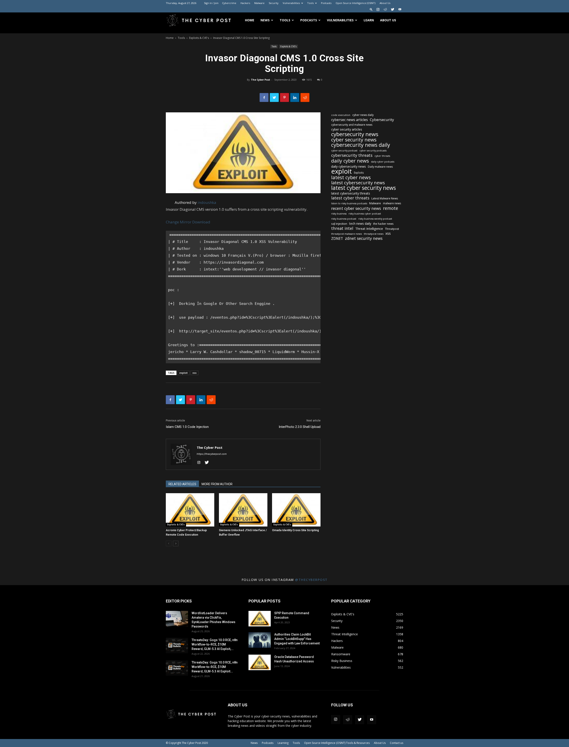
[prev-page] (168, 543)
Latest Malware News (384, 198)
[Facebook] (264, 97)
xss (194, 372)
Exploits (359, 172)
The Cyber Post (260, 79)
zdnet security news (364, 238)
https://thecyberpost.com (212, 453)
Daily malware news (380, 167)
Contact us (396, 743)
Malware (259, 3)
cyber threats (382, 155)
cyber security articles (346, 129)
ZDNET (337, 238)
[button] (371, 9)
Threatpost (392, 229)
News (265, 20)
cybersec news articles (349, 119)
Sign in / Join (211, 3)
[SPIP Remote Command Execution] (259, 618)
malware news (392, 203)
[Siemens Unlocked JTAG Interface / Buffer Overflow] (243, 509)
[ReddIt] (305, 97)
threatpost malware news (346, 233)
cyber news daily (363, 115)
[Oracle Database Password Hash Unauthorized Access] (259, 662)
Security (273, 3)
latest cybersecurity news (358, 182)
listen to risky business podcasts (349, 203)
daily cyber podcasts (382, 161)
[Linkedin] (294, 97)
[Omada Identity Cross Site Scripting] (296, 509)
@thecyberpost (311, 579)
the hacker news (383, 224)
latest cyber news (351, 177)
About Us (385, 3)
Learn (369, 20)
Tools (310, 3)
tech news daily (360, 223)
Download (201, 221)
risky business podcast (343, 218)
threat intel (342, 228)
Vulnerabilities (291, 3)
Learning (283, 743)
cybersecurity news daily (360, 145)
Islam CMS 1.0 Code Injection (187, 427)
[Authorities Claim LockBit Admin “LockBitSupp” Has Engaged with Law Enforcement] (259, 640)
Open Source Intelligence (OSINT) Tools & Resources (337, 743)
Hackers (245, 3)
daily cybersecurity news (348, 166)
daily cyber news (350, 160)
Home (249, 20)
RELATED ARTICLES (182, 484)
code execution (340, 115)
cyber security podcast (344, 150)
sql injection (339, 224)
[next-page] (175, 543)
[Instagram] (378, 9)
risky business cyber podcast (365, 213)
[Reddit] (385, 9)
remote (390, 208)
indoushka (207, 202)
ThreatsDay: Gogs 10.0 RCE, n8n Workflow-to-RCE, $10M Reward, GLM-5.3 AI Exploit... (215, 667)
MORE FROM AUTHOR (217, 484)
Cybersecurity (382, 119)
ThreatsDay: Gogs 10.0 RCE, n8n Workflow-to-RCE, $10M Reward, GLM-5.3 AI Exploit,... (215, 644)
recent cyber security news (356, 208)
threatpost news (373, 233)
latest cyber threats (350, 198)
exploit (183, 372)
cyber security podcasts (373, 150)
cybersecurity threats (352, 155)
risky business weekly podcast (375, 218)
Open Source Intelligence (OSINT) (355, 3)
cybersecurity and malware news (351, 125)
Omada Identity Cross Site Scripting (295, 530)
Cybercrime (229, 3)
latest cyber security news (363, 187)
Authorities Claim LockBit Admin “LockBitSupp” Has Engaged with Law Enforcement (297, 639)
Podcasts (326, 3)
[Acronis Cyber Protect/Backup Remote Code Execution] (190, 509)
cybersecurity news (354, 134)
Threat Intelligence (369, 228)
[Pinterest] (284, 97)
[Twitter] (392, 9)
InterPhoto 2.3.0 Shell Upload (300, 427)
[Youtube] (400, 9)
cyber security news (354, 139)
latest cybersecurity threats (350, 193)
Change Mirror (178, 221)
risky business (339, 213)
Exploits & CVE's (199, 38)
